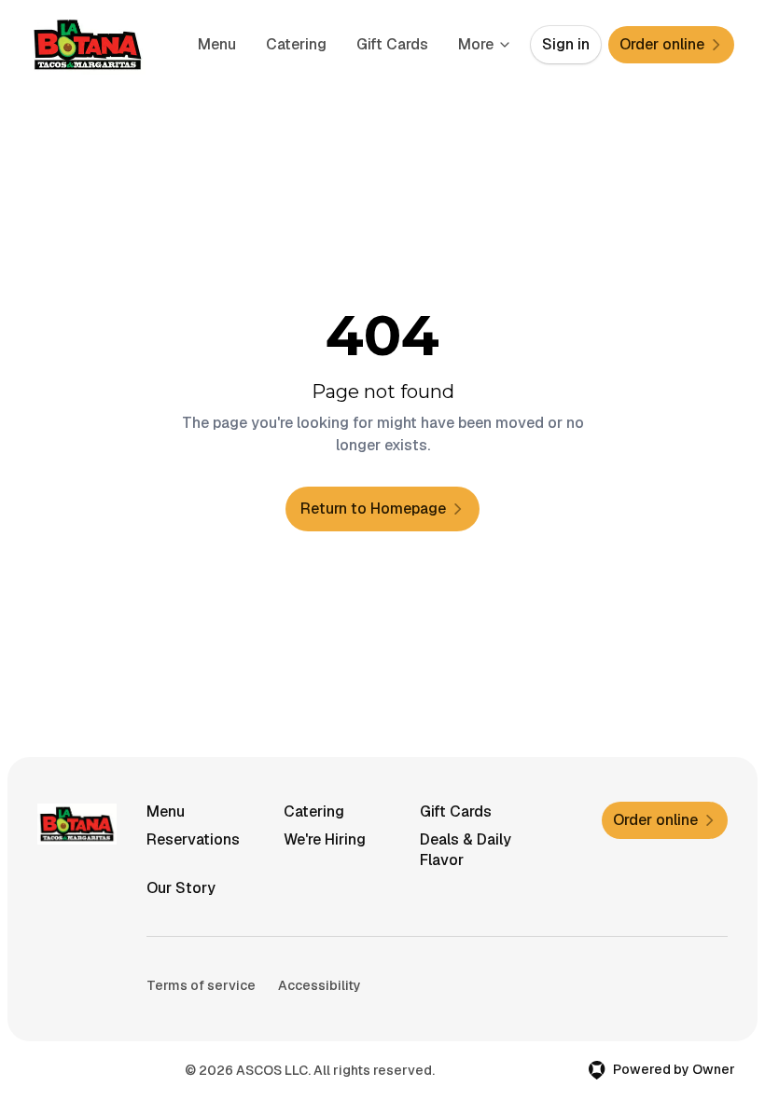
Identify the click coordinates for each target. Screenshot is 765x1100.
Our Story (181, 888)
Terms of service (201, 985)
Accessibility (319, 985)
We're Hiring (325, 839)
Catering (296, 44)
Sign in (566, 44)
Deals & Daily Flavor (465, 850)
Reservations (193, 839)
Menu (217, 44)
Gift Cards (392, 44)
